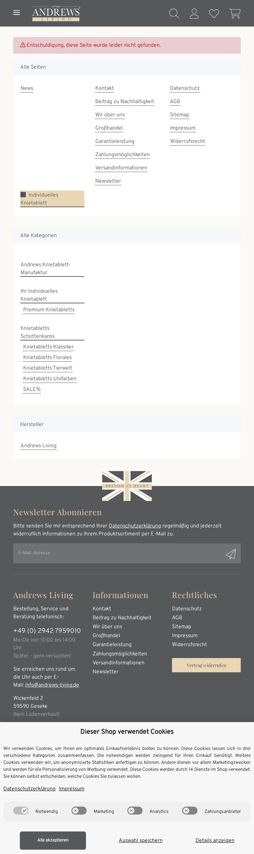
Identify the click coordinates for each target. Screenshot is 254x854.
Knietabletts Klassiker (48, 347)
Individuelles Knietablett (39, 199)
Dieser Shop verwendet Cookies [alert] (127, 732)
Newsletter (108, 181)
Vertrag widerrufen (206, 665)
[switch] (20, 811)
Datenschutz (185, 88)
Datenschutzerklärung (135, 526)
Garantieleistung (114, 141)
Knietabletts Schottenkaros (38, 332)
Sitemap (179, 115)
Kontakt (104, 88)
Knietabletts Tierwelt (47, 368)
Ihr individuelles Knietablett (39, 295)
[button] (174, 15)
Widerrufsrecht (187, 141)
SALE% (32, 389)
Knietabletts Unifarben (49, 379)
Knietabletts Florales (47, 357)
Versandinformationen (121, 168)
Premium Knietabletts (48, 310)
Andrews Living (39, 446)
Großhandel (109, 128)
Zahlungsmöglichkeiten (122, 155)
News (27, 88)
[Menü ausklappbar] (16, 6)
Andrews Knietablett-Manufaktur (45, 269)
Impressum (182, 128)
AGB (175, 101)
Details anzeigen (214, 840)
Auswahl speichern (141, 840)
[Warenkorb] (232, 15)
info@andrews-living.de (52, 685)
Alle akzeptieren (52, 840)
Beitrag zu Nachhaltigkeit (124, 101)
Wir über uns (110, 115)
